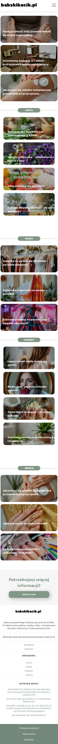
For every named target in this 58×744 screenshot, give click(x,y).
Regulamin (29, 739)
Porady (29, 340)
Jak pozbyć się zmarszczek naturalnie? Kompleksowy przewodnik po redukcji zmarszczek (28, 692)
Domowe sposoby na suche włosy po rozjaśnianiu (31, 439)
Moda (29, 238)
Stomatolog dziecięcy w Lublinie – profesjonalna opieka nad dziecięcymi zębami (27, 62)
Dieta (29, 110)
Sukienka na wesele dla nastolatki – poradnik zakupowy (25, 263)
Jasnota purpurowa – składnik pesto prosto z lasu (31, 159)
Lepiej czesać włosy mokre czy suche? (27, 363)
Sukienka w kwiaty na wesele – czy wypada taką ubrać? (25, 321)
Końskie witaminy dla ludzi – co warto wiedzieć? (32, 209)
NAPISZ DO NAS (29, 594)
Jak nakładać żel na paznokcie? (29, 715)
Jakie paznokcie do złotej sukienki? (25, 524)
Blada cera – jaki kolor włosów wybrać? (27, 388)
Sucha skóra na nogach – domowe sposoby (29, 414)
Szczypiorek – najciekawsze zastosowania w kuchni (26, 133)
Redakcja (29, 645)
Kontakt (29, 649)
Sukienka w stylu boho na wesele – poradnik (25, 292)
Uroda (29, 468)
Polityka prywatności (29, 728)
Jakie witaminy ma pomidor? (26, 186)
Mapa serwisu (29, 734)
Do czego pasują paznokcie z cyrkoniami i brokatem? (21, 551)
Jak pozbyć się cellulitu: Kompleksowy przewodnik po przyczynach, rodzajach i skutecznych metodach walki (27, 92)
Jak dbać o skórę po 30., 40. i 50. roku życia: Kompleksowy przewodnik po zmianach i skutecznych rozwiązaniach (29, 708)
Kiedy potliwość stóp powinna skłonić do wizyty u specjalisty (27, 33)
